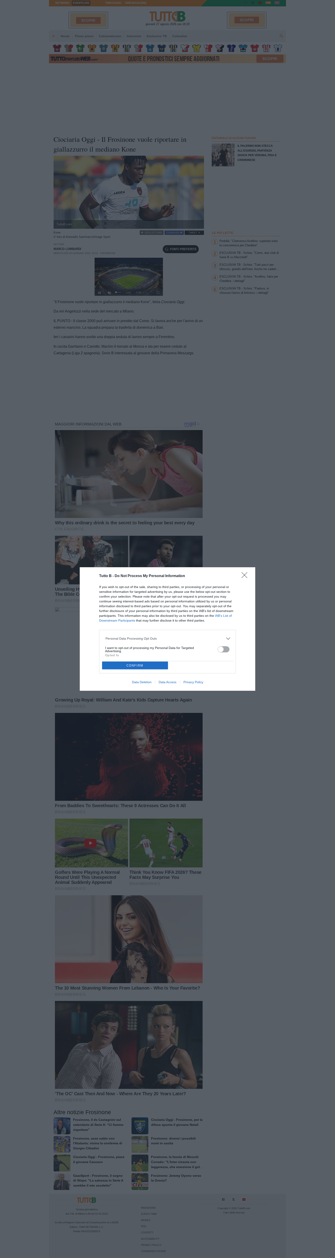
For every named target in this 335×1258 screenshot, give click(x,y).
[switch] (223, 649)
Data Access (167, 682)
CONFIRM (134, 665)
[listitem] (168, 638)
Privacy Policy (193, 682)
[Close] (246, 576)
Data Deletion (142, 682)
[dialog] (167, 629)
